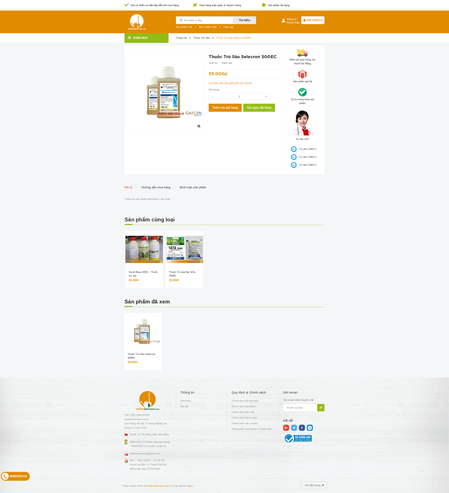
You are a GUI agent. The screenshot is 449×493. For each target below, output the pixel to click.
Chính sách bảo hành (244, 406)
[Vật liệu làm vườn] (147, 400)
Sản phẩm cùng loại (150, 219)
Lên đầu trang (313, 485)
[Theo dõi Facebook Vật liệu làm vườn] (302, 428)
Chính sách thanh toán (244, 417)
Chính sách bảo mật (243, 412)
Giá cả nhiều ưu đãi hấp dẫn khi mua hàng (154, 5)
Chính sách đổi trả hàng (245, 400)
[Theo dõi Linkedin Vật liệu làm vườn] (310, 428)
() (314, 20)
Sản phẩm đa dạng (278, 5)
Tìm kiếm (244, 20)
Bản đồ (184, 406)
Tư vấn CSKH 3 (307, 164)
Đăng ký (292, 19)
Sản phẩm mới (184, 26)
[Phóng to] (199, 126)
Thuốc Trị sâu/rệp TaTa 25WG (182, 274)
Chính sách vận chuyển (245, 423)
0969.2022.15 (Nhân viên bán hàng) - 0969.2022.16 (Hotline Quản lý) (150, 443)
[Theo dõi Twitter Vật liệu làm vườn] (294, 428)
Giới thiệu (185, 400)
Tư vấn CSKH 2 (307, 156)
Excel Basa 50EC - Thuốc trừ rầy (143, 274)
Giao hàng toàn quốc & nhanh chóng (220, 5)
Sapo (190, 485)
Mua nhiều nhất (207, 26)
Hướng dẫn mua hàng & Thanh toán (252, 428)
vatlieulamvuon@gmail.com (145, 453)
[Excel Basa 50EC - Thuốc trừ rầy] (144, 249)
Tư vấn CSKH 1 (307, 149)
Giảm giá (228, 26)
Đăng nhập (293, 22)
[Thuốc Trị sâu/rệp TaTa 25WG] (184, 249)
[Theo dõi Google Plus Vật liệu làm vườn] (286, 428)
